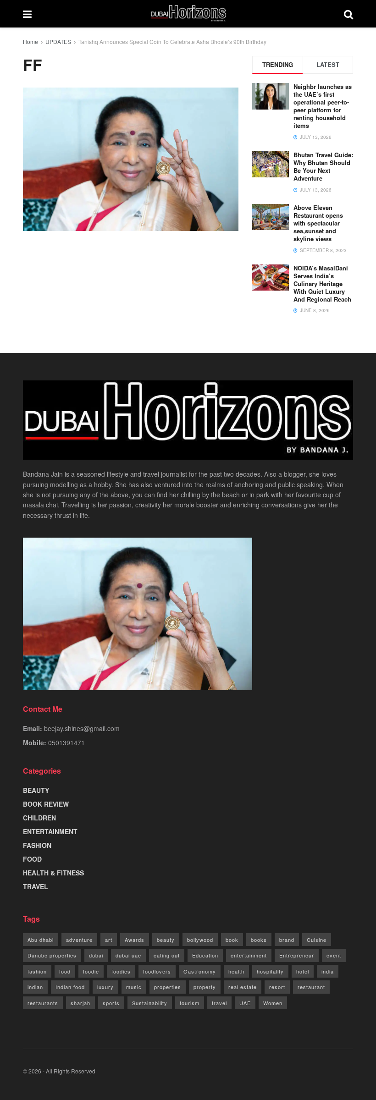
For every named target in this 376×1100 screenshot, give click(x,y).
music (134, 986)
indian (35, 986)
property (205, 986)
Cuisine (316, 939)
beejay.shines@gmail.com (82, 728)
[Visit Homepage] (188, 14)
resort (277, 986)
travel (219, 1002)
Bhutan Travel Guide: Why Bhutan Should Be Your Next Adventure (323, 166)
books (259, 939)
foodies (121, 971)
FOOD (32, 859)
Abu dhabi (41, 939)
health (236, 971)
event (333, 955)
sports (111, 1002)
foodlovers (157, 971)
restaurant (311, 986)
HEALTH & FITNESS (53, 872)
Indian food (70, 986)
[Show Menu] (27, 14)
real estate (242, 986)
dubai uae (128, 955)
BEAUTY (36, 790)
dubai (96, 955)
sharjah (80, 1002)
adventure (79, 939)
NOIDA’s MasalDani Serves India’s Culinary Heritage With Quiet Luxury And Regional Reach (322, 283)
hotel (302, 971)
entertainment (249, 955)
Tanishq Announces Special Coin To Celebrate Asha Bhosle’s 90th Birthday (172, 41)
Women (272, 1002)
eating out (167, 955)
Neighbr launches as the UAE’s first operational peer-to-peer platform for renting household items (322, 105)
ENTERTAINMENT (50, 831)
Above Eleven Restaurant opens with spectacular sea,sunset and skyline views (318, 223)
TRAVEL (35, 886)
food (65, 971)
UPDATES (58, 41)
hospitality (270, 971)
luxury (105, 986)
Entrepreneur (296, 955)
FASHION (37, 845)
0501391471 (66, 742)
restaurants (43, 1002)
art (108, 939)
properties (167, 986)
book (232, 939)
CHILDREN (39, 817)
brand (286, 939)
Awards (134, 939)
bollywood (200, 939)
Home (30, 41)
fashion (37, 971)
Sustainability (149, 1002)
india (327, 971)
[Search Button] (348, 14)
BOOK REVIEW (46, 803)
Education (205, 955)
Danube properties (52, 955)
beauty (166, 939)
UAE (245, 1002)
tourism (189, 1002)
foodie (91, 971)
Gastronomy (199, 971)
